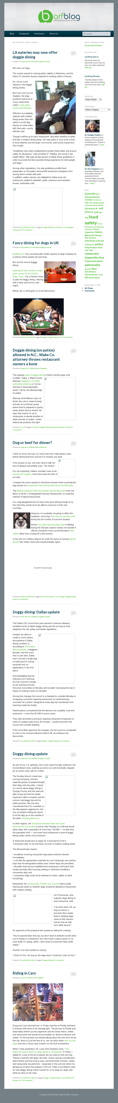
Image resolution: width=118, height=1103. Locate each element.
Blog (12, 33)
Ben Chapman (41, 368)
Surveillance (90, 271)
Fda (86, 217)
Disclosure (90, 208)
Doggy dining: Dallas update (36, 612)
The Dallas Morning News (24, 648)
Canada (88, 199)
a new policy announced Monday (22, 106)
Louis (63, 1078)
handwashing (99, 227)
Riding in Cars (24, 973)
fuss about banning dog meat (51, 524)
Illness (96, 229)
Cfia (90, 202)
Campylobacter (92, 196)
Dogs (15, 599)
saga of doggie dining (35, 374)
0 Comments (73, 54)
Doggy (61, 596)
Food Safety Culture (28, 1078)
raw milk (89, 250)
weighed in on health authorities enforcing (26, 382)
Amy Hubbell (38, 978)
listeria (98, 232)
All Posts (89, 288)
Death (100, 205)
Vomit (91, 277)
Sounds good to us (30, 818)
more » (93, 183)
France (99, 224)
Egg (100, 212)
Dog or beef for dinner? (32, 442)
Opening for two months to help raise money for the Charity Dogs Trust (27, 273)
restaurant (17, 230)
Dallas (44, 741)
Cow (56, 596)
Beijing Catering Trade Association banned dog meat (41, 490)
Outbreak (99, 240)
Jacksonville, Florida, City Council (43, 883)
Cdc (87, 202)
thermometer (91, 274)
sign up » (88, 67)
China (101, 203)
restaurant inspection (92, 255)
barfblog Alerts (92, 57)
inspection (89, 232)
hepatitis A (89, 229)
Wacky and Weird (27, 337)
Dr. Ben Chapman (92, 169)
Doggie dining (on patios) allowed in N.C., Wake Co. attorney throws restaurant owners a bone (36, 357)
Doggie (44, 337)
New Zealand (90, 238)
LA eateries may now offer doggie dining (35, 54)
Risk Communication (94, 259)
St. (20, 1080)
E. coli (22, 427)
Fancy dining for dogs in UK (36, 243)
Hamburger (89, 227)
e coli (95, 212)
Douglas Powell (43, 61)
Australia (90, 193)
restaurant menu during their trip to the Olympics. (51, 485)
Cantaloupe (96, 200)
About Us (54, 33)
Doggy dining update (30, 753)
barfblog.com (19, 253)
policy (99, 244)
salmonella (92, 265)
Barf (98, 194)
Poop (87, 247)
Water (97, 277)
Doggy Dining (47, 227)
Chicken (96, 203)
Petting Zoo (90, 244)
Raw (100, 247)
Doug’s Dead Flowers (93, 45)
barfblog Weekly (92, 76)
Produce (94, 247)
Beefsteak (49, 596)
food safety (58, 227)
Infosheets (39, 33)
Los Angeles (68, 227)
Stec (94, 268)
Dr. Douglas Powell (92, 135)
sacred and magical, (22, 473)
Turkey (100, 275)
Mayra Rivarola (41, 447)
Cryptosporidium (91, 205)
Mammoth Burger (58, 427)
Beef (43, 596)
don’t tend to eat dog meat (63, 516)
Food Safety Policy (27, 227)
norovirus (90, 240)
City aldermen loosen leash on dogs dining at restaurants (41, 1050)
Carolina (35, 427)
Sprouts (88, 269)
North (67, 427)
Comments (89, 290)
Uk (60, 337)
